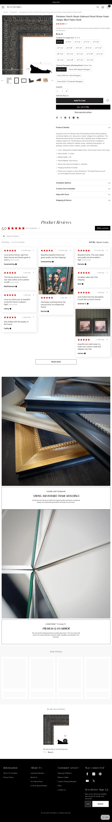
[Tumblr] (69, 117)
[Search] (97, 7)
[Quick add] (65, 741)
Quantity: (59, 87)
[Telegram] (74, 117)
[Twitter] (61, 117)
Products (13, 12)
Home (5, 12)
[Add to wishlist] (65, 736)
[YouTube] (87, 780)
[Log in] (103, 7)
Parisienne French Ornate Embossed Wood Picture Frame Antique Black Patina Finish (55, 749)
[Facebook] (57, 117)
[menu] (3, 7)
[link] (107, 100)
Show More (15, 260)
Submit (100, 804)
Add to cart (79, 100)
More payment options (83, 112)
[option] (27, 45)
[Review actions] (33, 250)
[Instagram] (93, 774)
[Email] (78, 117)
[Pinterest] (65, 117)
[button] (2, 80)
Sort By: (92, 242)
